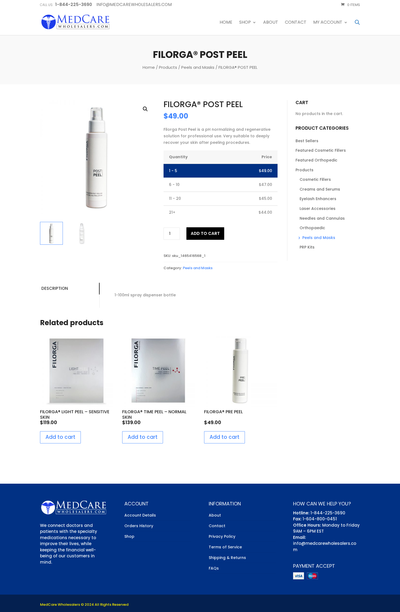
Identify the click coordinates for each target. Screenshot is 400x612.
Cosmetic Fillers (315, 179)
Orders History (138, 526)
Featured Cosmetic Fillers (321, 150)
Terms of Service (225, 547)
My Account (327, 22)
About (270, 22)
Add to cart (205, 233)
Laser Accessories (318, 208)
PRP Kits (307, 247)
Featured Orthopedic (316, 160)
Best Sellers (307, 141)
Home (226, 22)
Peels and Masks (197, 67)
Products (168, 67)
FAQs (214, 568)
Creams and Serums (320, 189)
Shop (245, 22)
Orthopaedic (312, 228)
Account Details (140, 515)
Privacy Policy (222, 536)
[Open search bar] (357, 22)
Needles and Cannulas (322, 218)
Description (54, 288)
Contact (295, 22)
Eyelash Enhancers (318, 198)
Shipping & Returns (227, 557)
